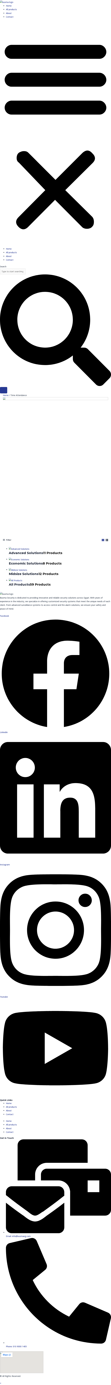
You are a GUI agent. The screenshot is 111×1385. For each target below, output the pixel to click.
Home (9, 5)
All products (11, 9)
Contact (9, 16)
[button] (55, 134)
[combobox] (13, 271)
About (9, 13)
